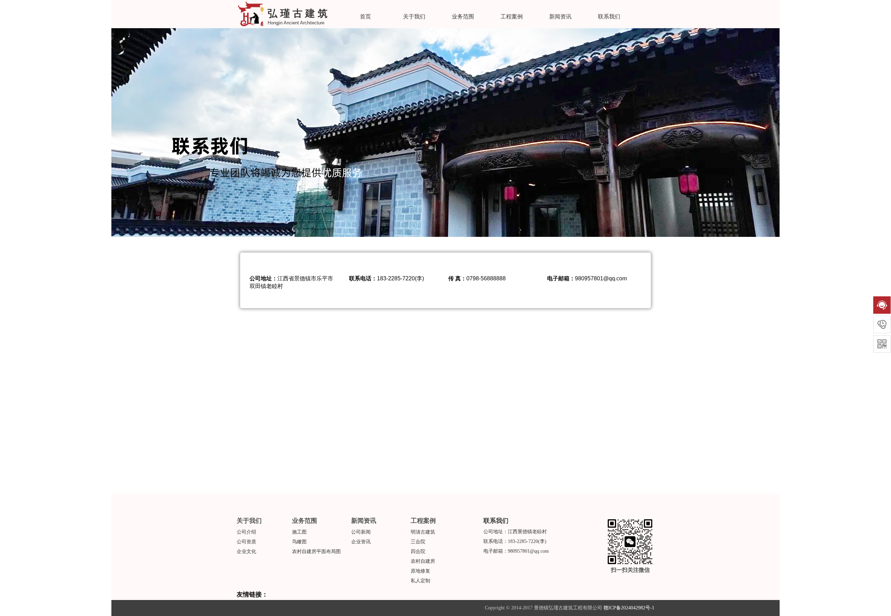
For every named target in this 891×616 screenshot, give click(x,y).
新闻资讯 (560, 16)
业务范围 (463, 16)
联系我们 (609, 16)
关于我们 (414, 16)
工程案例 (511, 16)
